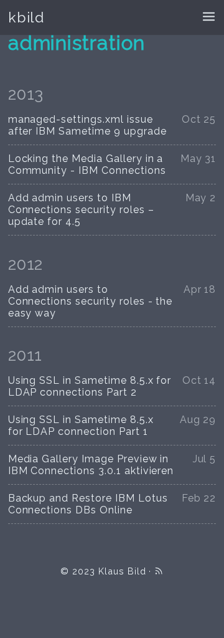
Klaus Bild (122, 571)
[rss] (158, 571)
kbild (26, 17)
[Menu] (209, 17)
